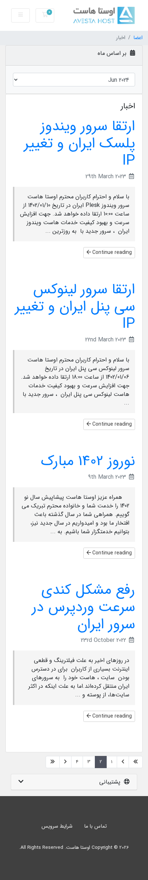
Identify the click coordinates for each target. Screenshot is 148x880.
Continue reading (111, 252)
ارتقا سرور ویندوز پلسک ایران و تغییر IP (79, 143)
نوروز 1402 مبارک (88, 461)
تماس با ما (95, 826)
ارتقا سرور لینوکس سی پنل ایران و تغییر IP (75, 306)
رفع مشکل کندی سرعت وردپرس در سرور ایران (83, 607)
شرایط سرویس (57, 826)
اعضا (138, 38)
